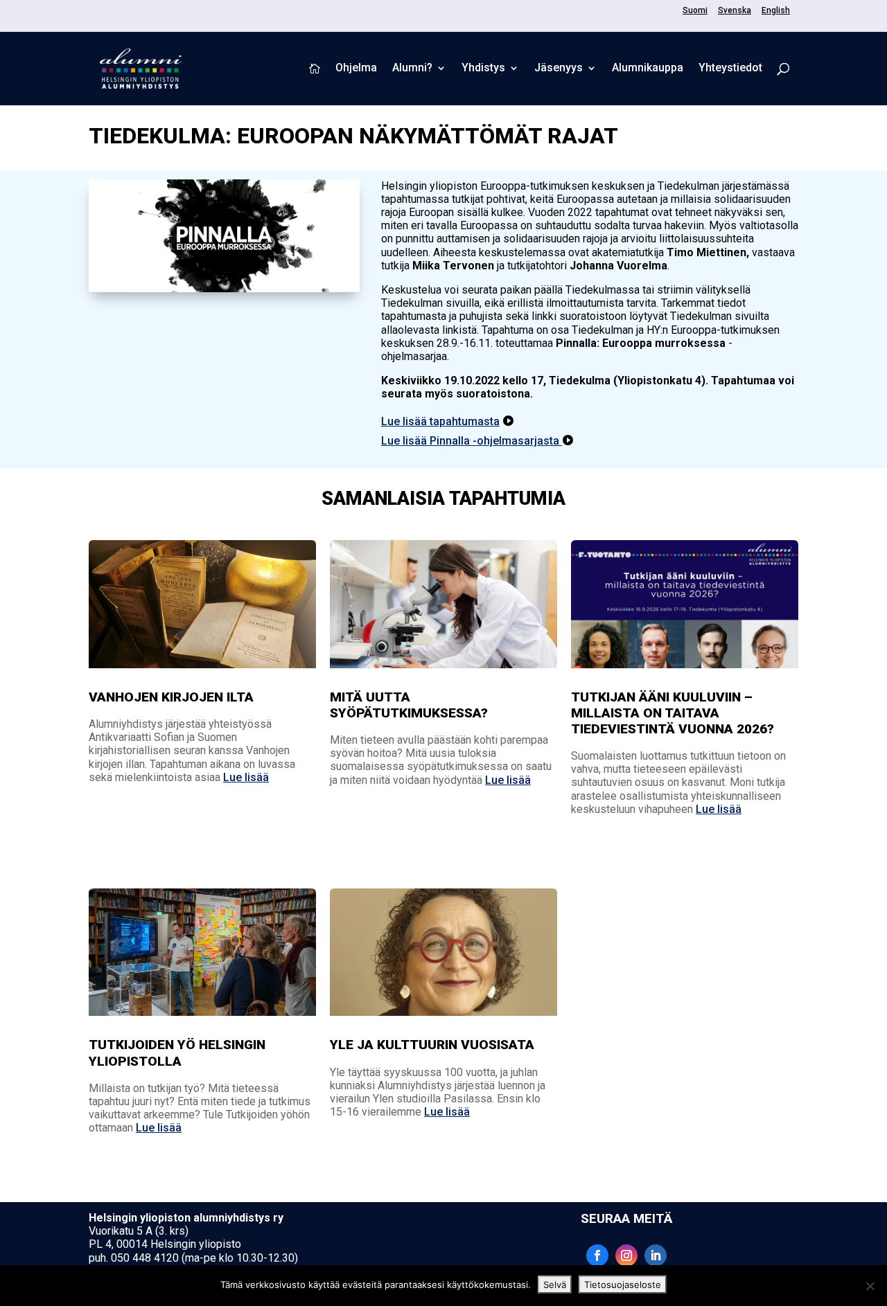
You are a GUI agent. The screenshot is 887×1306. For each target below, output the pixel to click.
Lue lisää (246, 777)
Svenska (734, 10)
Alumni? (412, 68)
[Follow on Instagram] (626, 1255)
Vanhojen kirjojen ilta (171, 697)
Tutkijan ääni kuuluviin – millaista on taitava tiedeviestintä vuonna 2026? (672, 713)
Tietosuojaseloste (622, 1284)
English (776, 10)
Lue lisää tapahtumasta (440, 421)
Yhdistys (483, 68)
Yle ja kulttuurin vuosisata (432, 1045)
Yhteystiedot (730, 68)
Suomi (695, 10)
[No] (870, 1286)
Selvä (554, 1284)
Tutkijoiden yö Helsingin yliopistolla (177, 1052)
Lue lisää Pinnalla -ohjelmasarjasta (471, 440)
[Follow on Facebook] (597, 1255)
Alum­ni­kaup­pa (647, 68)
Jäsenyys (558, 68)
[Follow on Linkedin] (655, 1255)
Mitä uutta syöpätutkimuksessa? (409, 705)
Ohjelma (356, 68)
